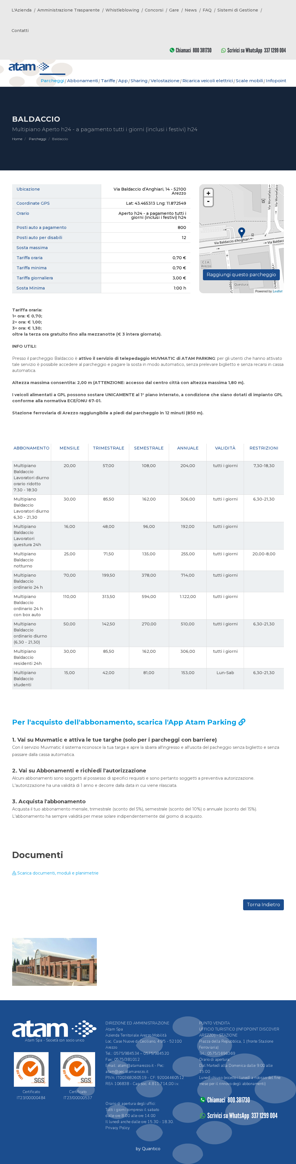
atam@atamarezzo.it (136, 1065)
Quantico (151, 1148)
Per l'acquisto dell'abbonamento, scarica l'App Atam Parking (125, 722)
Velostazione (165, 80)
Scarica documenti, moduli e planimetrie (57, 873)
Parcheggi (37, 139)
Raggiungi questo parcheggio (241, 274)
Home (17, 139)
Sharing (139, 80)
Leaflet (277, 291)
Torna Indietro (263, 904)
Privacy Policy (118, 1128)
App (123, 80)
